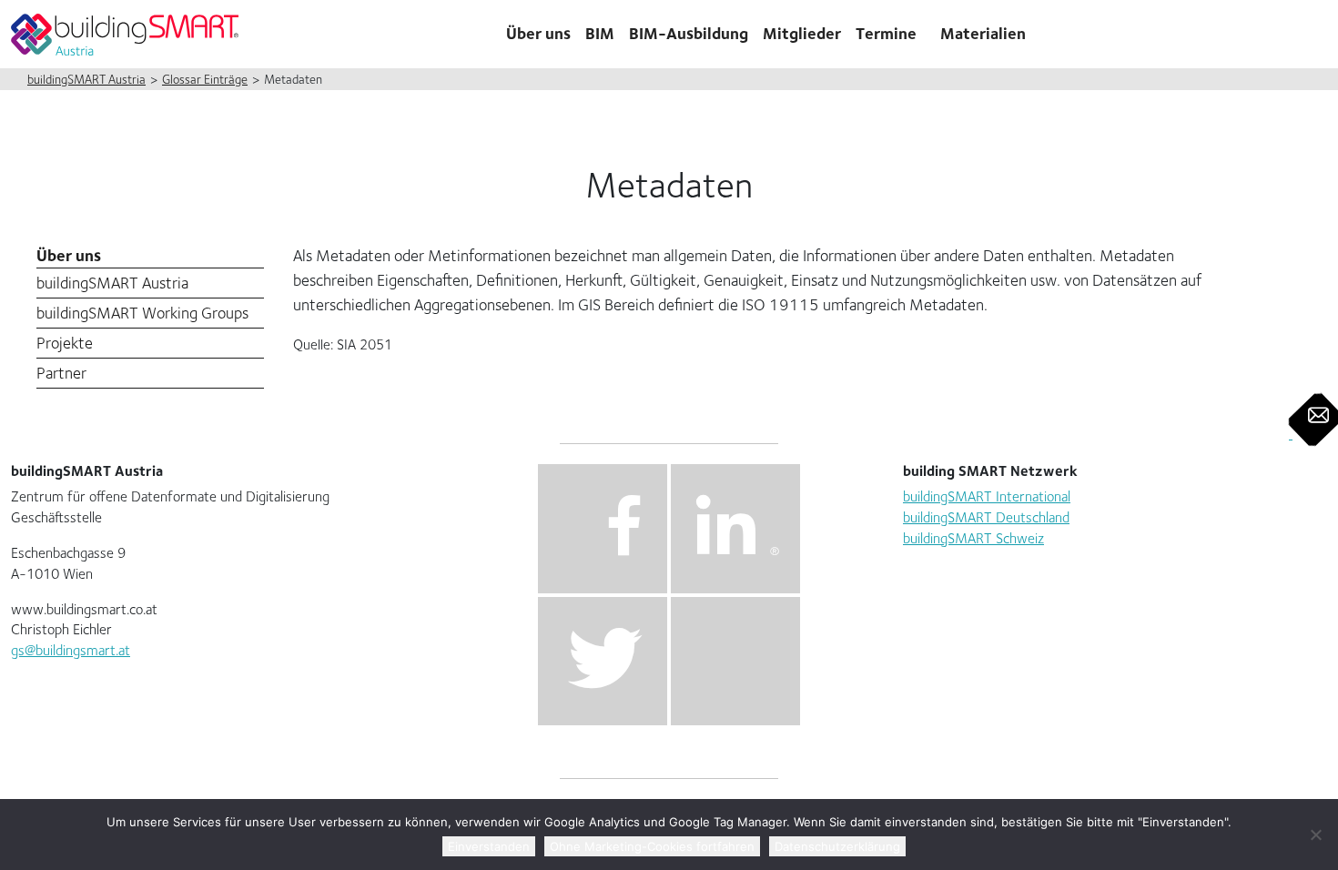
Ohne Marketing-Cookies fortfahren (652, 846)
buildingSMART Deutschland (986, 517)
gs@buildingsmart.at (70, 650)
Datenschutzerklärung (837, 846)
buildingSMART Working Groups (142, 312)
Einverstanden (489, 846)
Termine (886, 33)
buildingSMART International (986, 496)
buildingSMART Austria (112, 282)
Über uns (68, 255)
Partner (61, 372)
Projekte (64, 342)
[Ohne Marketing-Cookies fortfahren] (1315, 834)
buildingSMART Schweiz (973, 538)
